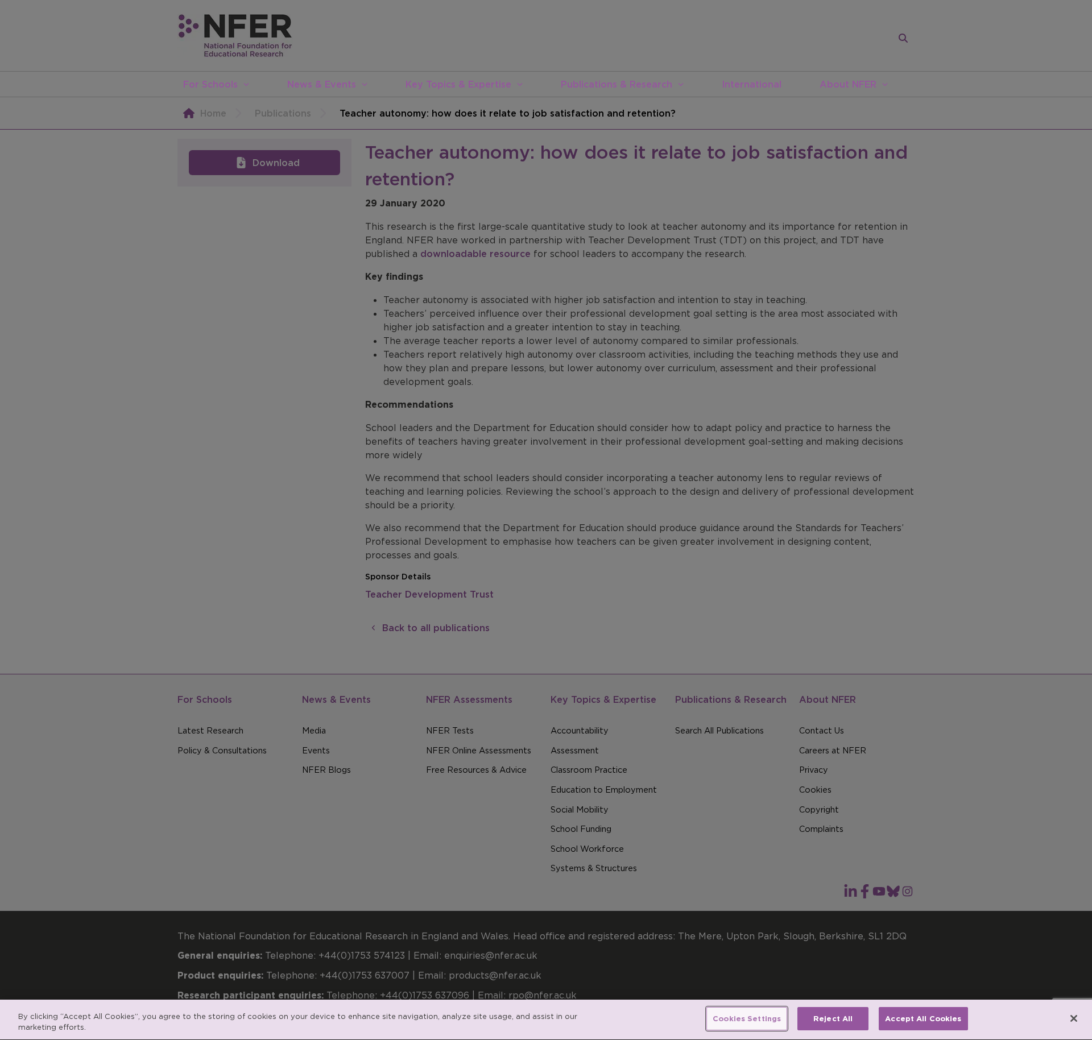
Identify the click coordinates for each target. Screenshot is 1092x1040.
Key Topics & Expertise (458, 84)
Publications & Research (616, 84)
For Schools (210, 84)
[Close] (1073, 1018)
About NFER (848, 84)
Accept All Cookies (923, 1019)
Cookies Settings (747, 1019)
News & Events (321, 84)
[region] (546, 1020)
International (751, 84)
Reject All (833, 1019)
